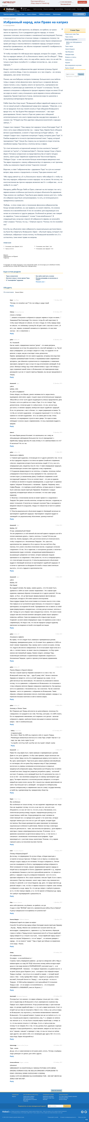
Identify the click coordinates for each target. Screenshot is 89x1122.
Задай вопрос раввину (28, 1096)
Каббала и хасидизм (44, 14)
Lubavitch (34, 1111)
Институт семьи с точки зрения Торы (18, 278)
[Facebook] (82, 1112)
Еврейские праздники (48, 1096)
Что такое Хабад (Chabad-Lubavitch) (68, 1096)
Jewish (51, 1112)
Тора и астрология (12, 276)
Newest (17, 292)
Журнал (14, 1096)
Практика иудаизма (8, 14)
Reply (12, 306)
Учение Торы (20, 14)
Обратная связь (82, 1117)
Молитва (45, 1099)
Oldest (21, 292)
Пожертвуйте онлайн (70, 9)
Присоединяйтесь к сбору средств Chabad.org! (40, 2)
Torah (42, 1112)
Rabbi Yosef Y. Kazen (31, 1112)
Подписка (25, 1101)
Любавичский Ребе (63, 1098)
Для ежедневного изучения (30, 1099)
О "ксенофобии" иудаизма (14, 280)
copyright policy (32, 266)
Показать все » (40, 282)
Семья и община (31, 14)
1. (4, 246)
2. (4, 248)
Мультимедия (57, 14)
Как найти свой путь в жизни (45, 276)
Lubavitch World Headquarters (60, 1111)
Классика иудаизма (9, 19)
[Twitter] (85, 1112)
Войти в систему (37, 9)
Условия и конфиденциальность (68, 1117)
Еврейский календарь (28, 1098)
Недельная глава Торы (48, 1098)
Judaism (46, 1112)
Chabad (30, 1111)
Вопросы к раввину (48, 9)
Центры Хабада (63, 1099)
